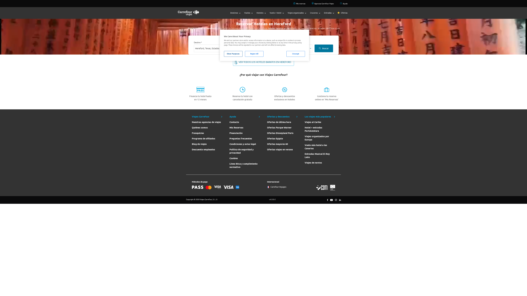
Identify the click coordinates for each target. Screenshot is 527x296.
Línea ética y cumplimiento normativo (243, 165)
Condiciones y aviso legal (242, 144)
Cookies (233, 158)
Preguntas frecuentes (240, 138)
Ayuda (345, 4)
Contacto (234, 122)
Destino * (198, 42)
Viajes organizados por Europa (317, 138)
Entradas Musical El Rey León (317, 156)
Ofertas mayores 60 (277, 144)
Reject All (254, 54)
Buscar (325, 48)
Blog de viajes (199, 144)
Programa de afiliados (203, 138)
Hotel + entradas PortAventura (313, 129)
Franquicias (198, 133)
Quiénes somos (200, 127)
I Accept (295, 54)
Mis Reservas (236, 127)
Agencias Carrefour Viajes (324, 4)
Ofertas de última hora (279, 122)
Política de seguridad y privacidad (241, 151)
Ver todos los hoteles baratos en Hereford (265, 62)
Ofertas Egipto (275, 138)
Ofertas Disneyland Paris (280, 133)
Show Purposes (233, 54)
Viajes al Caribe (313, 122)
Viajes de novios (313, 162)
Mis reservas (300, 4)
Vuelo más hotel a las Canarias (316, 147)
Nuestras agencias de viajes (206, 122)
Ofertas (344, 13)
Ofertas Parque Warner (279, 127)
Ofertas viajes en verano (280, 149)
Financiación (236, 133)
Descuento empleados (203, 149)
